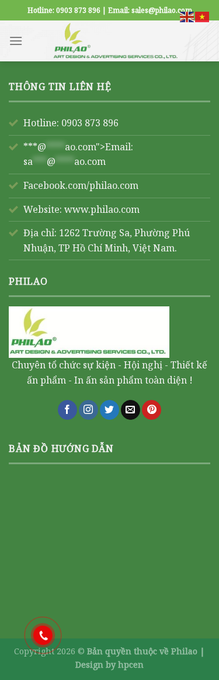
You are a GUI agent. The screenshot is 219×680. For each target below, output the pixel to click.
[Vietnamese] (202, 15)
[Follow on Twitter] (109, 410)
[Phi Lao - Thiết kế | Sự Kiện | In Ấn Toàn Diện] (116, 40)
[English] (187, 15)
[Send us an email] (130, 410)
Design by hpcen (109, 664)
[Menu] (16, 40)
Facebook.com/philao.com (80, 185)
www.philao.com (102, 209)
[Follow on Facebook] (67, 410)
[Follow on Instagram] (88, 410)
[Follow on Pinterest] (151, 410)
